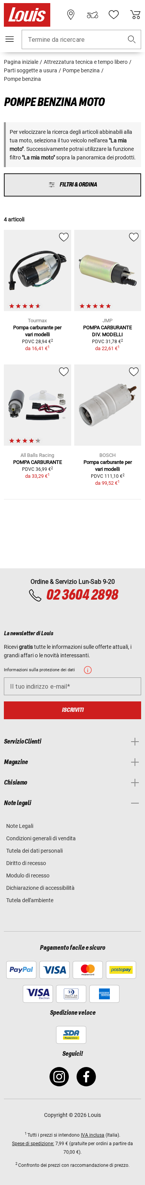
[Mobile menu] (9, 39)
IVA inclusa (92, 1135)
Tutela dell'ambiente (29, 900)
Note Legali (19, 826)
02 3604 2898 (82, 595)
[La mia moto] (92, 15)
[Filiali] (71, 15)
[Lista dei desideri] (113, 15)
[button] (131, 40)
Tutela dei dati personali (34, 851)
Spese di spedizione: (33, 1143)
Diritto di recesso (26, 863)
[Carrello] (135, 15)
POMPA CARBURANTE (37, 462)
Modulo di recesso (27, 875)
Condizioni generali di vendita (41, 838)
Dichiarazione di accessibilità (40, 888)
